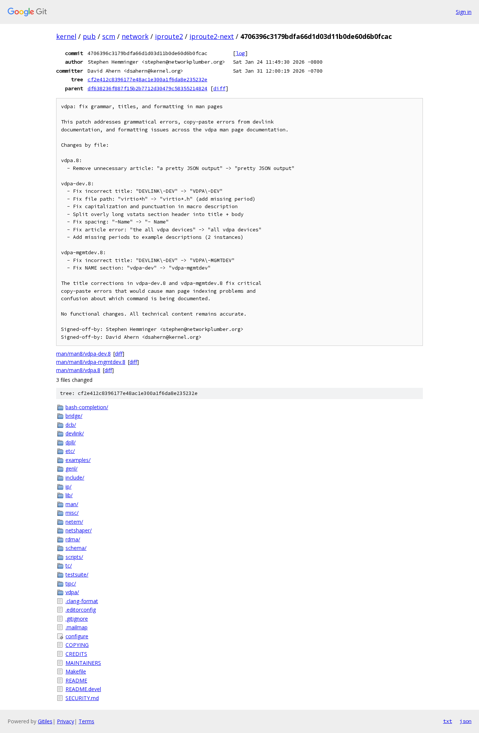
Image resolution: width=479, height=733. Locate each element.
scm (108, 36)
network (135, 36)
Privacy (65, 721)
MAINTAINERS (83, 662)
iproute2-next (211, 36)
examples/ (78, 459)
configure (76, 636)
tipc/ (70, 583)
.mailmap (76, 627)
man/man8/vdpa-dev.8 (83, 353)
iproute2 (169, 36)
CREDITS (76, 653)
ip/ (68, 486)
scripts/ (74, 556)
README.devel (83, 689)
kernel (66, 36)
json (466, 721)
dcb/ (70, 424)
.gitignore (76, 618)
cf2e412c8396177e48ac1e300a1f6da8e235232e (147, 79)
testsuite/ (76, 574)
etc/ (70, 450)
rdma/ (72, 539)
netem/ (74, 521)
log (240, 53)
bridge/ (73, 415)
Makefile (75, 671)
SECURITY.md (82, 698)
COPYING (77, 644)
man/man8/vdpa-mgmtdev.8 (90, 361)
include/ (74, 477)
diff (219, 88)
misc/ (72, 512)
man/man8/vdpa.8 (78, 370)
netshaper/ (78, 530)
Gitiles (45, 721)
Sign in (464, 11)
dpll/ (70, 442)
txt (447, 721)
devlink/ (74, 433)
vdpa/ (72, 592)
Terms (86, 721)
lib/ (69, 495)
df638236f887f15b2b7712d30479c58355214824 (147, 88)
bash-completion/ (86, 407)
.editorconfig (80, 609)
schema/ (75, 547)
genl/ (71, 468)
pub (89, 36)
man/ (71, 504)
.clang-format (81, 601)
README (76, 680)
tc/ (68, 565)
